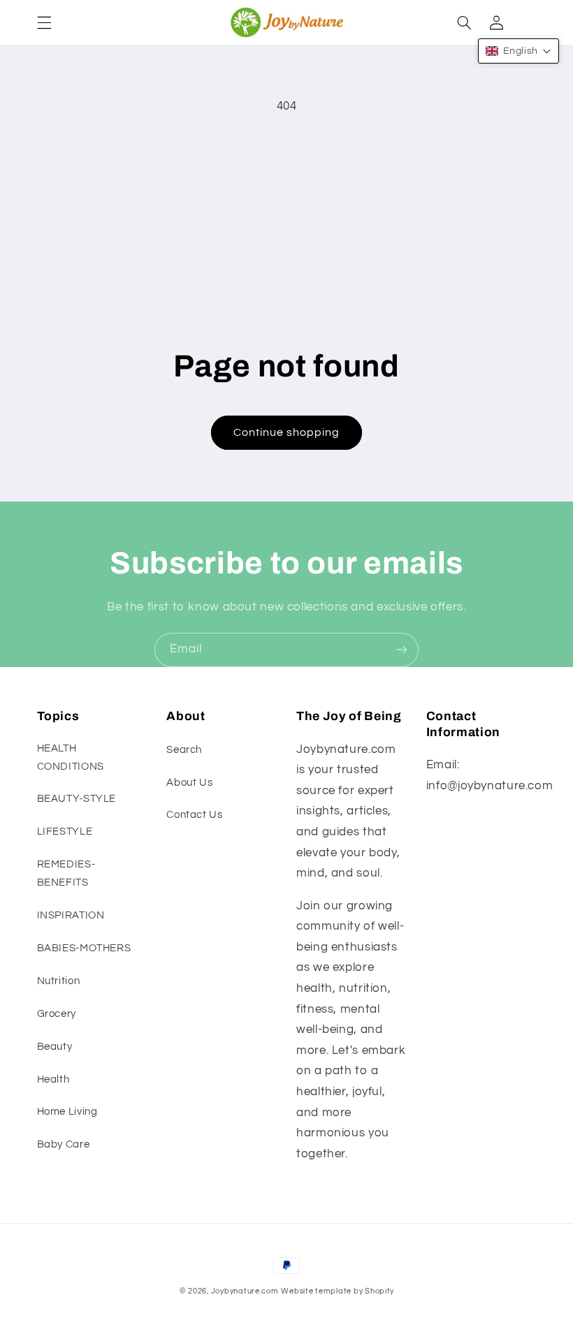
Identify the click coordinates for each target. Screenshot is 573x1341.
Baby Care (63, 1144)
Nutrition (58, 981)
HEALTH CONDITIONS (70, 757)
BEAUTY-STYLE (77, 798)
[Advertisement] (287, 227)
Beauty (55, 1046)
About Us (189, 782)
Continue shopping (286, 432)
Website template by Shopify (337, 1291)
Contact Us (194, 814)
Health (53, 1079)
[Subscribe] (402, 650)
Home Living (67, 1111)
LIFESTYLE (65, 831)
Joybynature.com (245, 1291)
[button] (44, 22)
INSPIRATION (71, 915)
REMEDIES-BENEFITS (66, 873)
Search (184, 750)
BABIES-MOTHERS (84, 948)
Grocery (56, 1014)
